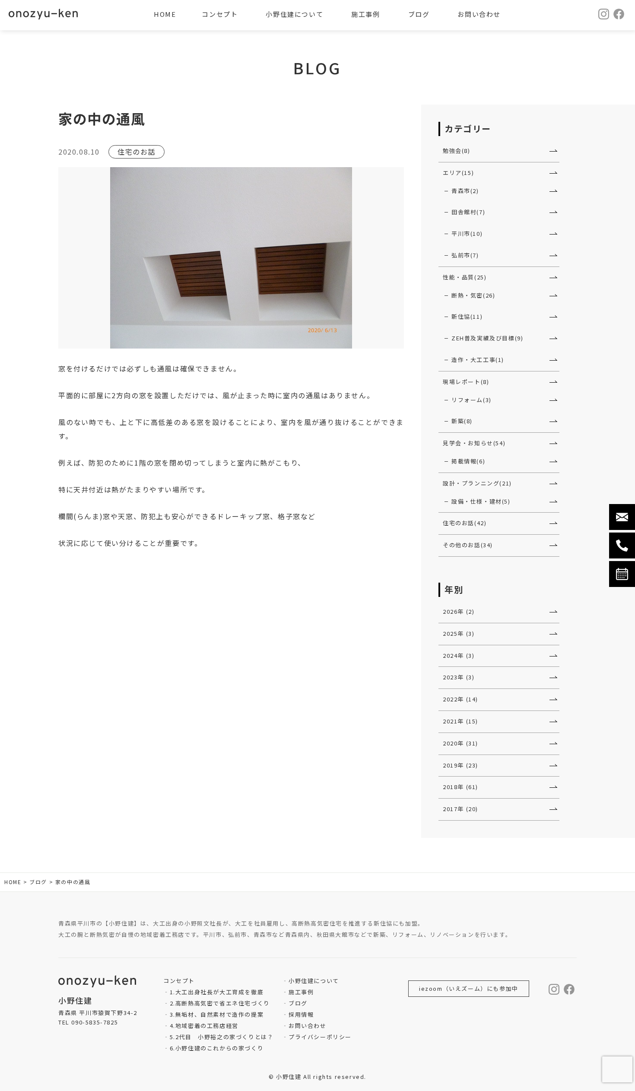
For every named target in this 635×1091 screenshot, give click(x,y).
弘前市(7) (465, 255)
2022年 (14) (460, 699)
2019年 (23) (460, 765)
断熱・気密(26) (473, 295)
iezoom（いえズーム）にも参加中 (468, 988)
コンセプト (220, 14)
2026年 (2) (458, 611)
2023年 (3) (458, 677)
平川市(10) (467, 233)
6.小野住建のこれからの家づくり (217, 1048)
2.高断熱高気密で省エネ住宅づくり (220, 1003)
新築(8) (462, 421)
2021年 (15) (460, 721)
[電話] (622, 545)
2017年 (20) (460, 809)
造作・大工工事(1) (477, 359)
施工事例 (301, 992)
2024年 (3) (458, 655)
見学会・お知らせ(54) (474, 443)
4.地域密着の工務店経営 (204, 1025)
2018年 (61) (460, 787)
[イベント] (622, 574)
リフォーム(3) (471, 400)
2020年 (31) (460, 743)
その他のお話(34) (468, 545)
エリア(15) (458, 172)
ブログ (298, 1003)
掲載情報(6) (468, 461)
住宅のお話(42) (464, 523)
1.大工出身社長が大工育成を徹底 (217, 992)
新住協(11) (467, 316)
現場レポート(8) (466, 381)
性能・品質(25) (464, 277)
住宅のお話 (136, 151)
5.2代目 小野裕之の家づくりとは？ (221, 1037)
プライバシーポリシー (320, 1037)
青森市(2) (465, 191)
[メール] (622, 517)
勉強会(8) (456, 150)
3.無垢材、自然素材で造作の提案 (217, 1014)
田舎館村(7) (468, 212)
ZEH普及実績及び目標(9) (487, 338)
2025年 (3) (458, 633)
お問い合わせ (307, 1025)
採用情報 (301, 1014)
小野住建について (314, 981)
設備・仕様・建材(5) (481, 501)
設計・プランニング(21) (477, 483)
